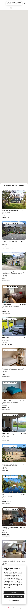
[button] (5, 217)
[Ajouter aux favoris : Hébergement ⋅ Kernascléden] (24, 192)
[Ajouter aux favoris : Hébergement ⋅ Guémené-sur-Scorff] (24, 509)
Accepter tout (14, 592)
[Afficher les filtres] (24, 3)
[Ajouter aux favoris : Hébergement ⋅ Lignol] (24, 254)
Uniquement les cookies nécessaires (14, 596)
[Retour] (3, 3)
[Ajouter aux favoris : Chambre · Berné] (24, 382)
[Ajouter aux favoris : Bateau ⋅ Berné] (24, 476)
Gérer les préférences (14, 600)
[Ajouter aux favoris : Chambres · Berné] (24, 286)
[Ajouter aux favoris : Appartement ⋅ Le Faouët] (24, 542)
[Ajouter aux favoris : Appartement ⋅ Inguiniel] (24, 319)
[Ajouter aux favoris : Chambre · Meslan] (24, 350)
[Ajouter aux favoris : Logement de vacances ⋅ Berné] (24, 446)
